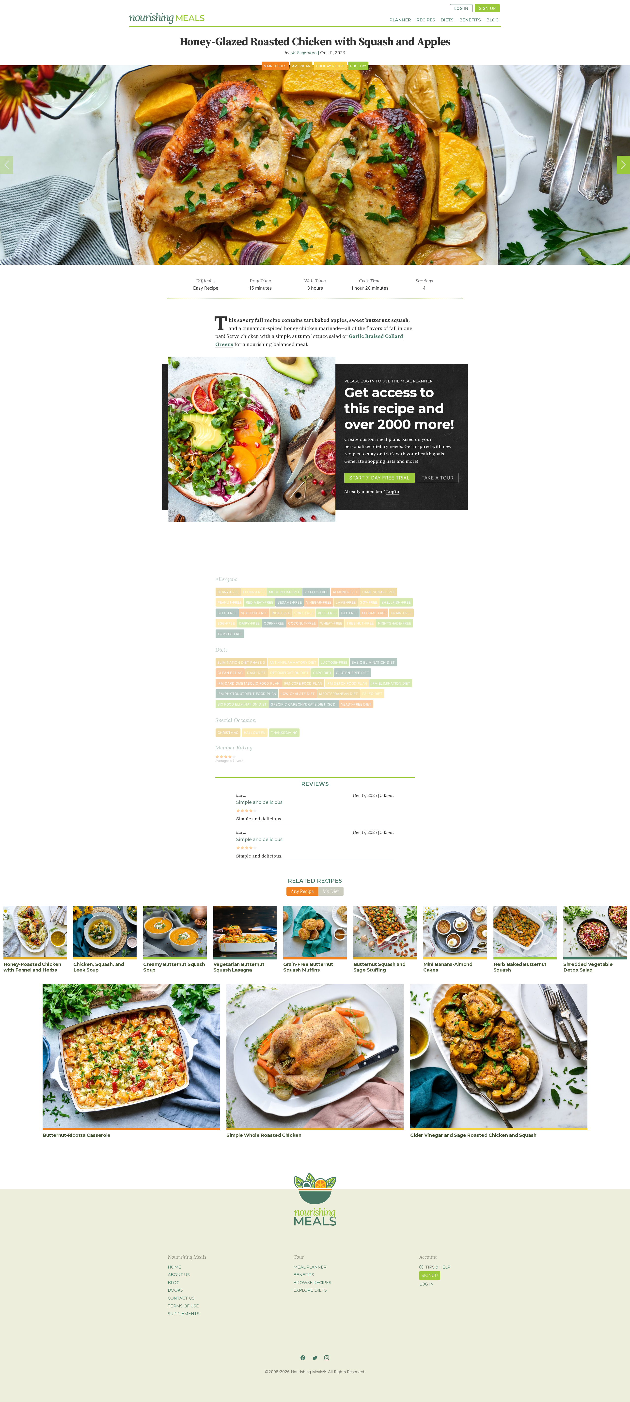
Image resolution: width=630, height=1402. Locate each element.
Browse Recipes (312, 1282)
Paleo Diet (372, 694)
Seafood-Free (254, 613)
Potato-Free (316, 592)
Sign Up (487, 8)
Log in (426, 1284)
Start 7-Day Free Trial (379, 478)
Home (174, 1267)
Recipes (425, 19)
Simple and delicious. (259, 802)
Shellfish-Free (396, 602)
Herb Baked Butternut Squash (520, 967)
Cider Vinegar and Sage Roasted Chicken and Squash (473, 1135)
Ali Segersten (303, 52)
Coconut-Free (302, 623)
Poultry (358, 66)
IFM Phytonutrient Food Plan (247, 694)
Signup (430, 1275)
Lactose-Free (334, 662)
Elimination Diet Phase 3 (241, 662)
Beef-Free (327, 613)
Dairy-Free (249, 623)
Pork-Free (304, 613)
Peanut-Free (229, 602)
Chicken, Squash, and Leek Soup (98, 967)
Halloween (255, 733)
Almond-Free (345, 592)
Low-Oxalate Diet (298, 694)
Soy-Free (368, 602)
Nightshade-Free (394, 623)
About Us (179, 1274)
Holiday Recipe (330, 66)
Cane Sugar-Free (378, 592)
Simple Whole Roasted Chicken (263, 1135)
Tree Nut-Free (360, 623)
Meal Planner (310, 1267)
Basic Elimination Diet (373, 662)
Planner (400, 19)
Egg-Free (226, 623)
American (301, 66)
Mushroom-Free (284, 592)
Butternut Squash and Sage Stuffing (379, 967)
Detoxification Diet (289, 673)
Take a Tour (437, 478)
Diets (447, 19)
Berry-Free (228, 592)
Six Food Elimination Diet (242, 704)
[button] (623, 165)
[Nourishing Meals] (167, 18)
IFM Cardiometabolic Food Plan (249, 683)
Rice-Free (281, 613)
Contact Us (181, 1298)
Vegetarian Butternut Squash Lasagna (238, 967)
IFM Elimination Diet (390, 683)
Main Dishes (275, 66)
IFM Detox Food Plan (347, 683)
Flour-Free (254, 592)
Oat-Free (349, 613)
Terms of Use (183, 1305)
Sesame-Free (290, 602)
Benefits (470, 19)
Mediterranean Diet (338, 694)
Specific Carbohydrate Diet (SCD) (304, 704)
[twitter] (315, 1358)
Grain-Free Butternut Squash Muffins (308, 967)
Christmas (228, 733)
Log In (461, 8)
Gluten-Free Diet (352, 673)
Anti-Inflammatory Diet (292, 662)
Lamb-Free (346, 602)
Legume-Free (374, 613)
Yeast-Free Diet (356, 704)
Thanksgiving (284, 733)
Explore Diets (310, 1290)
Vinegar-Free (318, 602)
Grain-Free (401, 613)
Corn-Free (274, 623)
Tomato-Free (230, 634)
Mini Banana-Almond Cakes (447, 967)
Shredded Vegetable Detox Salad (588, 967)
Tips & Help (437, 1267)
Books (175, 1290)
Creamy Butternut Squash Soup (174, 967)
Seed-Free (227, 613)
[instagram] (326, 1358)
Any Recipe (302, 891)
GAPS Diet (322, 673)
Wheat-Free (331, 623)
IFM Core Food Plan (303, 683)
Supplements (183, 1313)
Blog (492, 19)
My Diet (331, 891)
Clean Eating (230, 673)
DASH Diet (256, 673)
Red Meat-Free (259, 602)
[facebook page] (302, 1358)
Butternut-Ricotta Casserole (76, 1135)
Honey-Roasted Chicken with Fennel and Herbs (32, 967)
